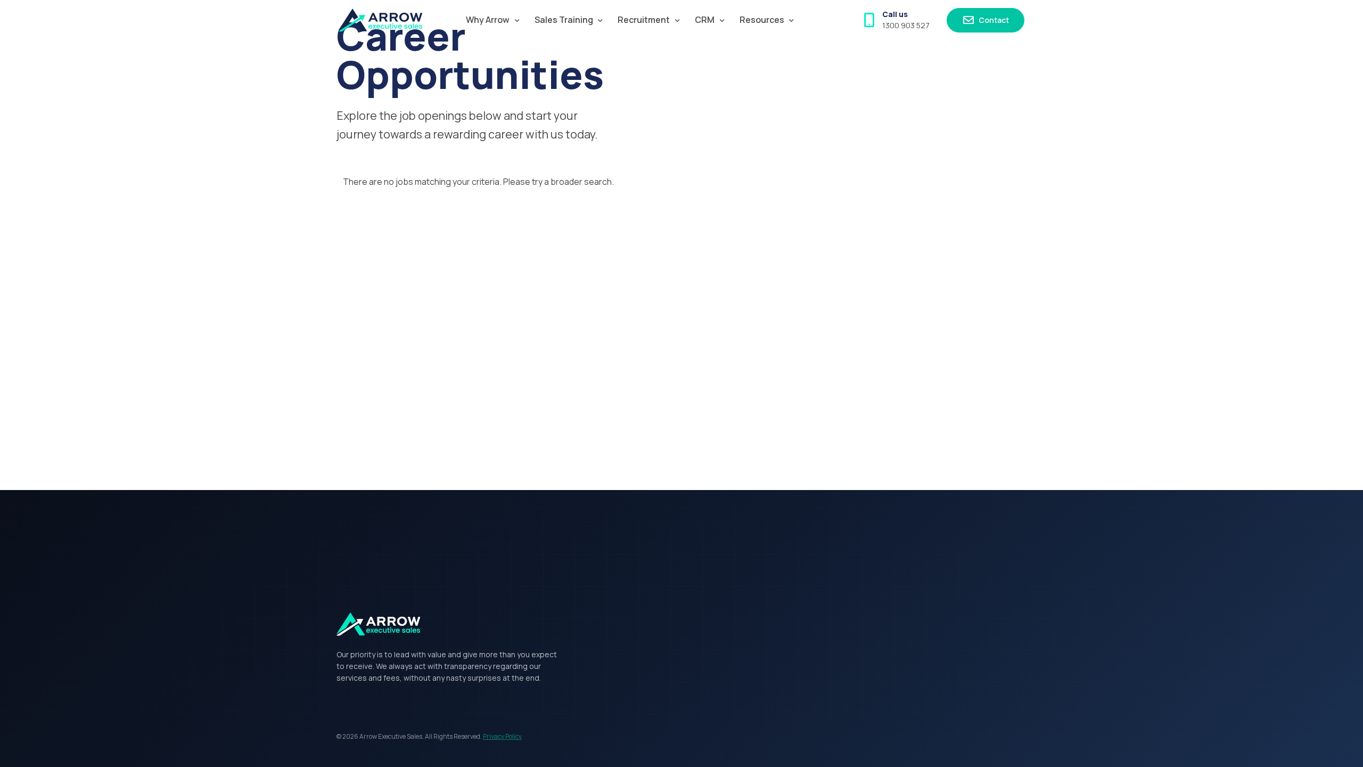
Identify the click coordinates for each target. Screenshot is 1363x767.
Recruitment (644, 20)
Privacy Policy (502, 736)
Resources (762, 20)
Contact (993, 20)
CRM (705, 20)
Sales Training (564, 20)
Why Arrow (488, 20)
